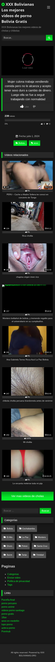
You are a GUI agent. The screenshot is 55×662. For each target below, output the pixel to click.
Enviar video (13, 577)
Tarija (24, 555)
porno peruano (9, 603)
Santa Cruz (42, 546)
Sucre (9, 555)
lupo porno (7, 624)
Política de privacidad (18, 581)
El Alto (9, 537)
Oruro (9, 546)
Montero (42, 537)
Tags (9, 584)
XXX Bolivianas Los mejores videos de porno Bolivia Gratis (17, 13)
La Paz (25, 537)
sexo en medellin (10, 621)
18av (4, 617)
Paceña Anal (8, 600)
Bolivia (22, 143)
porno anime (8, 607)
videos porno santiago (12, 610)
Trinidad (40, 555)
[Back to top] (46, 653)
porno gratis (7, 614)
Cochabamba (28, 528)
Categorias (13, 574)
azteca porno (8, 628)
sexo (36, 143)
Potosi (24, 546)
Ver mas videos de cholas (27, 496)
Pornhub (5, 631)
